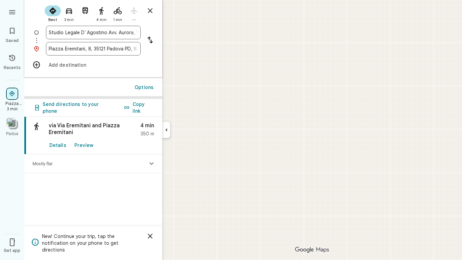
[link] (93, 135)
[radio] (53, 13)
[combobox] (93, 32)
